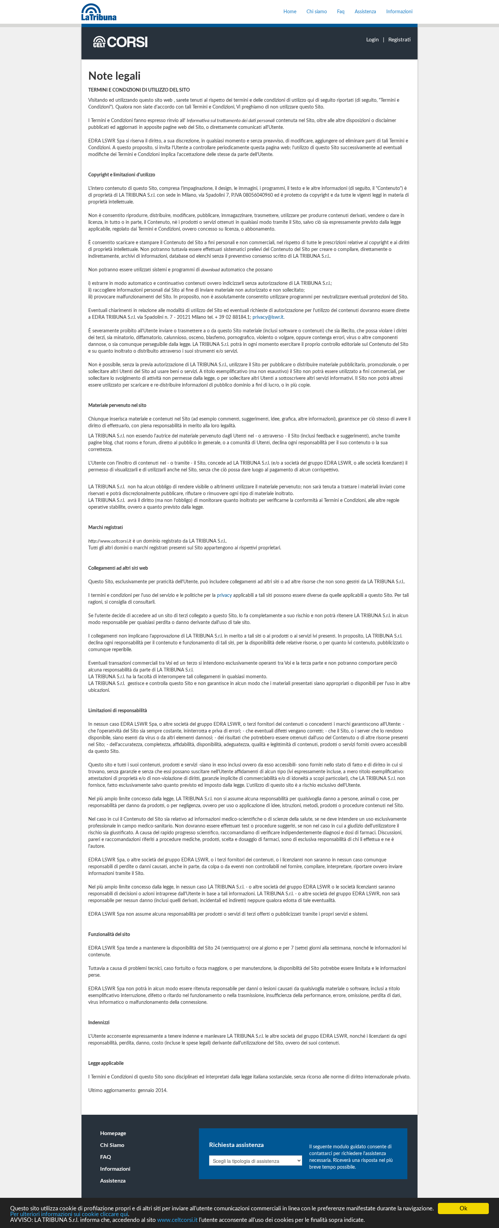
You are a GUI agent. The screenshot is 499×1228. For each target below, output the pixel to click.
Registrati (399, 39)
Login (372, 39)
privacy (224, 595)
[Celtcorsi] (98, 12)
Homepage (113, 1133)
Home (289, 11)
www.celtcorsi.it (177, 1220)
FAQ (105, 1157)
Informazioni (399, 11)
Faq (341, 11)
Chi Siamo (112, 1145)
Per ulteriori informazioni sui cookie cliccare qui (69, 1214)
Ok (463, 1208)
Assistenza (365, 11)
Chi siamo (317, 11)
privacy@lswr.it (268, 317)
